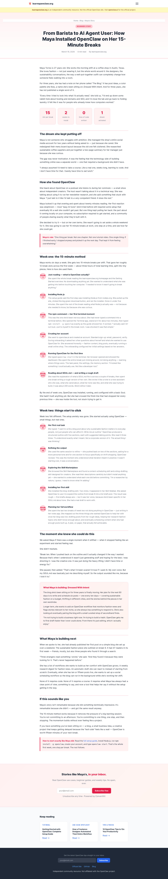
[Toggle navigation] (137, 4)
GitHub (87, 866)
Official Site (76, 866)
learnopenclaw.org (41, 3)
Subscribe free (101, 791)
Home (76, 21)
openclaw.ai (113, 10)
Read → (45, 838)
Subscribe (103, 860)
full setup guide (90, 741)
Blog (81, 21)
